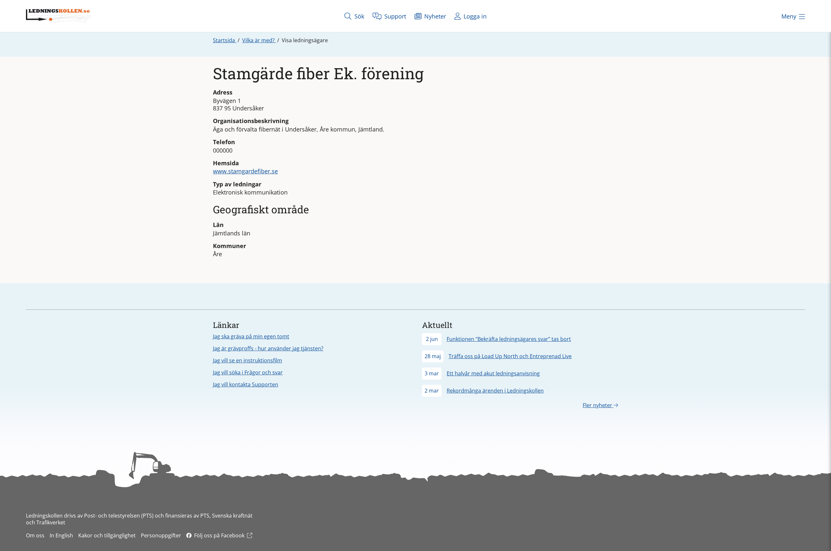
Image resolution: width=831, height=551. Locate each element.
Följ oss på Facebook (219, 535)
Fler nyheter (598, 405)
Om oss (35, 535)
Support (394, 16)
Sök (358, 16)
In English (61, 535)
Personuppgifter (161, 535)
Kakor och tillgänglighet (107, 535)
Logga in (474, 16)
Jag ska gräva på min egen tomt (251, 336)
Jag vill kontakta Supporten (245, 384)
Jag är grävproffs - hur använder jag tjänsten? (268, 348)
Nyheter (434, 16)
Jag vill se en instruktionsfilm (247, 360)
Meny (788, 16)
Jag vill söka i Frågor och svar (248, 372)
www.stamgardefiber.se (245, 171)
